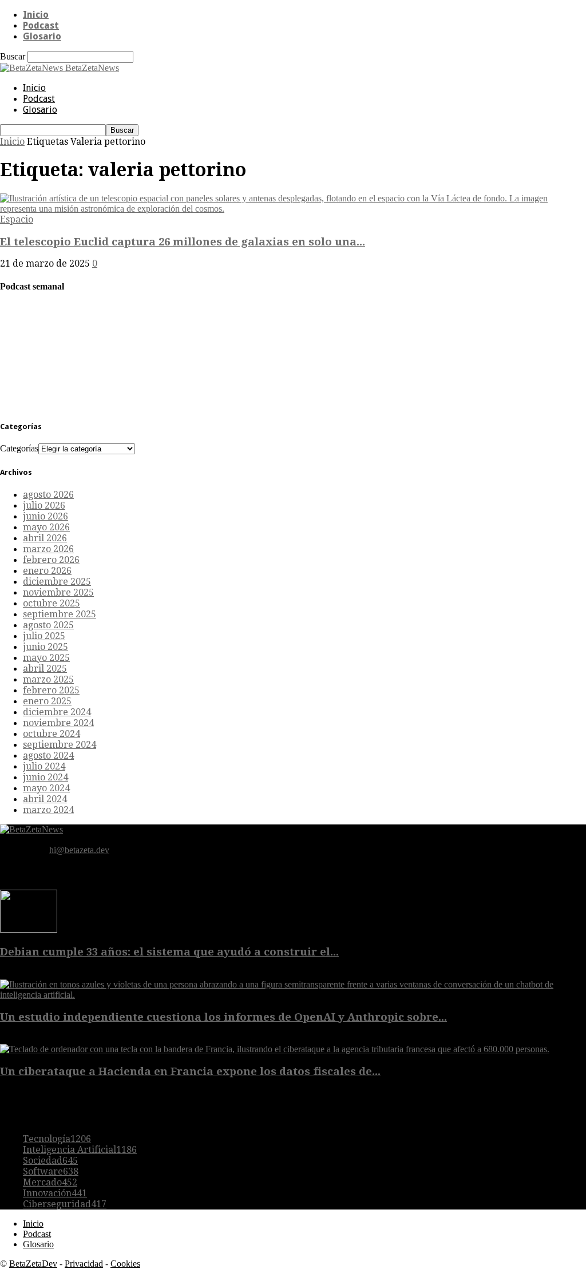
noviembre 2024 (58, 722)
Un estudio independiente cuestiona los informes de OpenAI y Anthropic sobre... (223, 1017)
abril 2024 (45, 799)
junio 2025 (45, 646)
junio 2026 (45, 516)
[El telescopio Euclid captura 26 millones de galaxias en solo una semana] (293, 208)
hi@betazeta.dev (79, 850)
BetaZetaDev (33, 1263)
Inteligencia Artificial (80, 1149)
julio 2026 (44, 505)
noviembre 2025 (58, 592)
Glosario (42, 36)
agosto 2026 (48, 494)
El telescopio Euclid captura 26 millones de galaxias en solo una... (182, 242)
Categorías (19, 448)
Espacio (16, 219)
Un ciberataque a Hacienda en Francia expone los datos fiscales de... (190, 1071)
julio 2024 (44, 766)
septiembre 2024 (59, 744)
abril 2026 (45, 538)
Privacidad (84, 1263)
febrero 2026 (51, 559)
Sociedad (50, 1160)
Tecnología (57, 1138)
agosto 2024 (48, 755)
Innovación (55, 1193)
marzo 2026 (48, 549)
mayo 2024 (46, 788)
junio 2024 (45, 777)
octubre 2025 (51, 603)
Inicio (36, 14)
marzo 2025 (48, 679)
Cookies (125, 1263)
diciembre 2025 (57, 581)
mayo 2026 (46, 527)
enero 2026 (47, 570)
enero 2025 (47, 701)
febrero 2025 (51, 690)
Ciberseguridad (64, 1204)
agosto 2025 (48, 625)
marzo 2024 (48, 809)
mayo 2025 (46, 657)
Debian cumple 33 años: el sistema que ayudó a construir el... (169, 952)
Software (50, 1171)
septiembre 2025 (59, 614)
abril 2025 (45, 668)
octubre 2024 (51, 733)
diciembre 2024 (57, 712)
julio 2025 (44, 635)
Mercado (50, 1182)
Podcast (41, 25)
